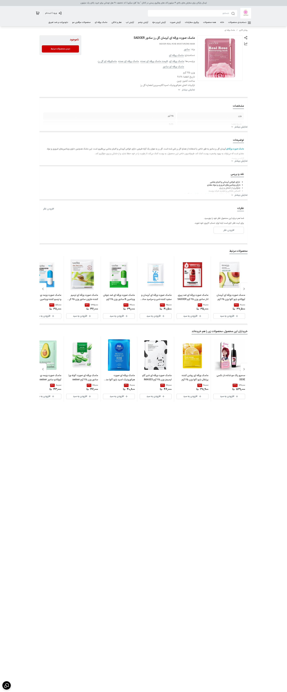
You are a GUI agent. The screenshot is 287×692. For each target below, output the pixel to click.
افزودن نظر (48, 209)
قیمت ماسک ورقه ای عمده (154, 61)
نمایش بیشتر (241, 127)
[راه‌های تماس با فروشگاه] (6, 685)
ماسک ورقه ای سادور (173, 67)
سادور (187, 49)
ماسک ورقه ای (230, 30)
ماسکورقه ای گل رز (107, 61)
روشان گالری (243, 30)
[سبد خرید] (37, 13)
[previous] (244, 289)
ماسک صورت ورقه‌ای (203, 194)
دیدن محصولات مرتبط (60, 48)
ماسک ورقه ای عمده (129, 61)
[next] (42, 289)
